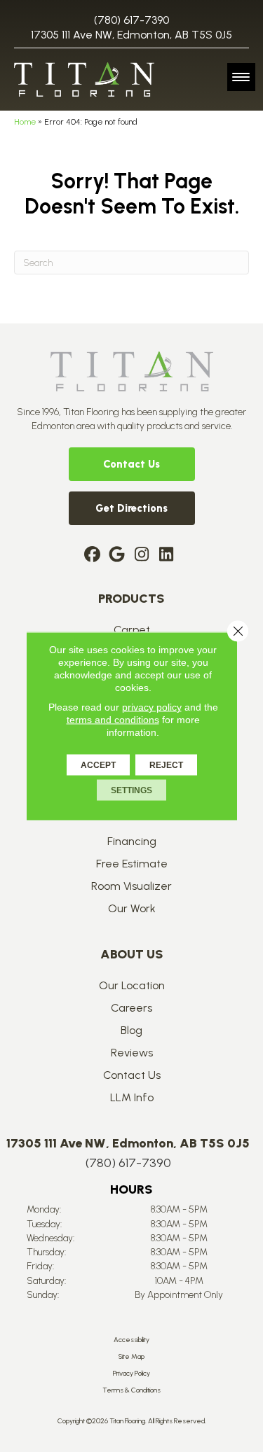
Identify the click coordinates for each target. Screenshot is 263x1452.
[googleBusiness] (117, 555)
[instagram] (142, 555)
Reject (166, 765)
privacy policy (152, 707)
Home (25, 122)
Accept (98, 765)
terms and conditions (113, 719)
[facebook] (93, 555)
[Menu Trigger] (241, 77)
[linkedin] (166, 555)
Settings (131, 790)
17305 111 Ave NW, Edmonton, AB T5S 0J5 (131, 34)
